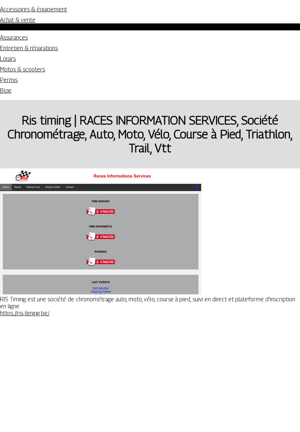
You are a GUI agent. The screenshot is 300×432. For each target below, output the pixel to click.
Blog (5, 90)
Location (25, 26)
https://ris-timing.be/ (24, 313)
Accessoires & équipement (33, 9)
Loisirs (8, 58)
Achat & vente (17, 19)
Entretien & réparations (29, 48)
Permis (9, 80)
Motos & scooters (22, 69)
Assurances (14, 37)
